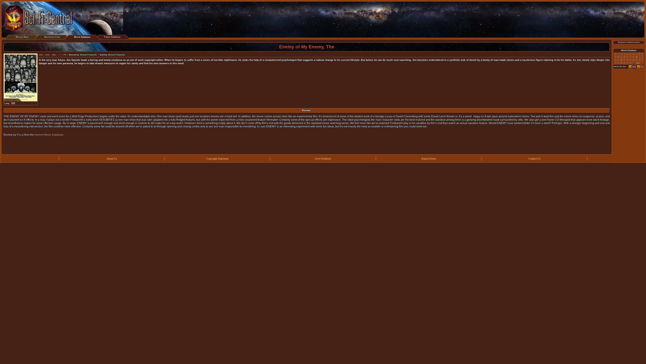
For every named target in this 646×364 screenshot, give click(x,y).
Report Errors (428, 158)
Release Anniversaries (629, 42)
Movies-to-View (52, 37)
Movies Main (22, 37)
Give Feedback (323, 158)
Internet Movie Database (49, 134)
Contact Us (534, 158)
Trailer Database (112, 37)
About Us (111, 158)
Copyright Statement (217, 158)
